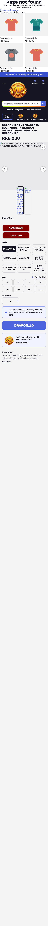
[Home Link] (18, 89)
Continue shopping (9, 10)
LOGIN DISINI (16, 235)
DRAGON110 (24, 325)
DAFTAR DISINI (16, 228)
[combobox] (21, 103)
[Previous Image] (5, 169)
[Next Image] (43, 169)
